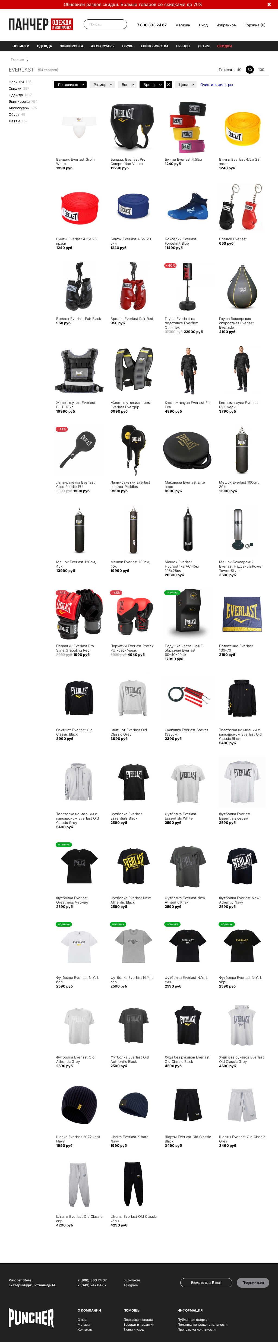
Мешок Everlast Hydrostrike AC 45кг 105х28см (182, 566)
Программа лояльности (197, 1329)
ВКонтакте (132, 1280)
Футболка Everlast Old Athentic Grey (75, 1059)
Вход (203, 25)
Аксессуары (103, 46)
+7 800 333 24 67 (151, 25)
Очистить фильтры (216, 84)
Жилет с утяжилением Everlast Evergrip (130, 404)
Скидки (224, 46)
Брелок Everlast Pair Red (131, 318)
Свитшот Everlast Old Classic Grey (128, 732)
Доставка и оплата (138, 1320)
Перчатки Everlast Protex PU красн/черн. (132, 648)
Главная (17, 60)
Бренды (183, 46)
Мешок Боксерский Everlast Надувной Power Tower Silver (241, 566)
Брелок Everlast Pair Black (78, 318)
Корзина (252, 25)
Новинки (20, 46)
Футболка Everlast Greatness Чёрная (72, 900)
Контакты (85, 1329)
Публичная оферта (192, 1320)
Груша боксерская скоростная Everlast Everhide (236, 322)
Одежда (44, 46)
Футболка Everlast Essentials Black (126, 816)
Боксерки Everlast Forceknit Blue (180, 241)
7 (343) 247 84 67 (92, 1285)
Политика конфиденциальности (203, 1324)
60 (250, 69)
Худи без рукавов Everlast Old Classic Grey (241, 1059)
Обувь (127, 46)
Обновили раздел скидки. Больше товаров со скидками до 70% (133, 4)
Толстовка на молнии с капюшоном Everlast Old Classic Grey (77, 818)
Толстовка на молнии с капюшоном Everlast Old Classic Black (240, 734)
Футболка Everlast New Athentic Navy (239, 900)
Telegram (131, 1285)
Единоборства (155, 46)
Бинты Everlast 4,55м (183, 159)
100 (261, 69)
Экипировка (71, 46)
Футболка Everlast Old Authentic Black (129, 1059)
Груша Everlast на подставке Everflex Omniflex (181, 322)
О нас (82, 1320)
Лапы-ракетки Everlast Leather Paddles (130, 484)
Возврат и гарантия (139, 1324)
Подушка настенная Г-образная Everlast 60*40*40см (184, 650)
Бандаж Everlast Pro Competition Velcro (128, 161)
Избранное (226, 25)
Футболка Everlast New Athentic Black (130, 900)
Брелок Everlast (233, 239)
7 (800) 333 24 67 (92, 1280)
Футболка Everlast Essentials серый (235, 816)
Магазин (182, 25)
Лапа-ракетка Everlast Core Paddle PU (75, 484)
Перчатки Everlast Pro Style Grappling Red (75, 648)
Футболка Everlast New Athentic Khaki (185, 900)
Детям (204, 46)
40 (239, 69)
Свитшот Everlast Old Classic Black (74, 732)
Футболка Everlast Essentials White (180, 816)
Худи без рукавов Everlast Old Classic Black (187, 1059)
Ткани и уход (134, 1329)
